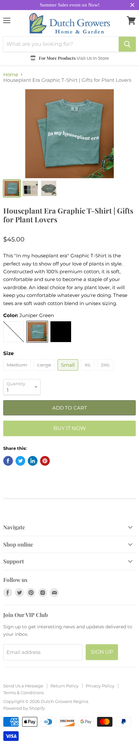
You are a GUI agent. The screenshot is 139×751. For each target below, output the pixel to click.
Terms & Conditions (23, 692)
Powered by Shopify (24, 708)
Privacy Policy (100, 685)
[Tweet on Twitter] (20, 461)
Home (10, 74)
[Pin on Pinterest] (45, 461)
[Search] (127, 44)
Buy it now (69, 428)
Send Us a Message (23, 685)
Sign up (102, 652)
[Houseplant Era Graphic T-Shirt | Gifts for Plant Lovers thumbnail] (12, 188)
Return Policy (64, 685)
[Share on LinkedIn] (32, 461)
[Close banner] (132, 5)
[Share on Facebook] (8, 461)
